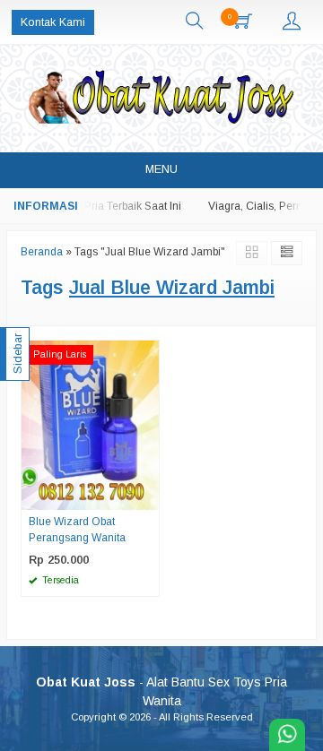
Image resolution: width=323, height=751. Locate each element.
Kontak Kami (53, 22)
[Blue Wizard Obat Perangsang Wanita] (90, 424)
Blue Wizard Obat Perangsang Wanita (77, 529)
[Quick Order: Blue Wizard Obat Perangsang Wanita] (148, 496)
